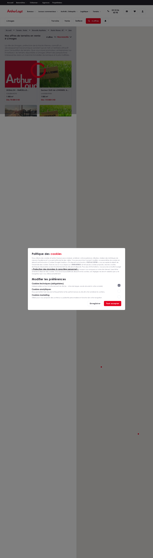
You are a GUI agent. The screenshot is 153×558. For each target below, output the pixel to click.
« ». (55, 269)
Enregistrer (95, 303)
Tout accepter (112, 303)
